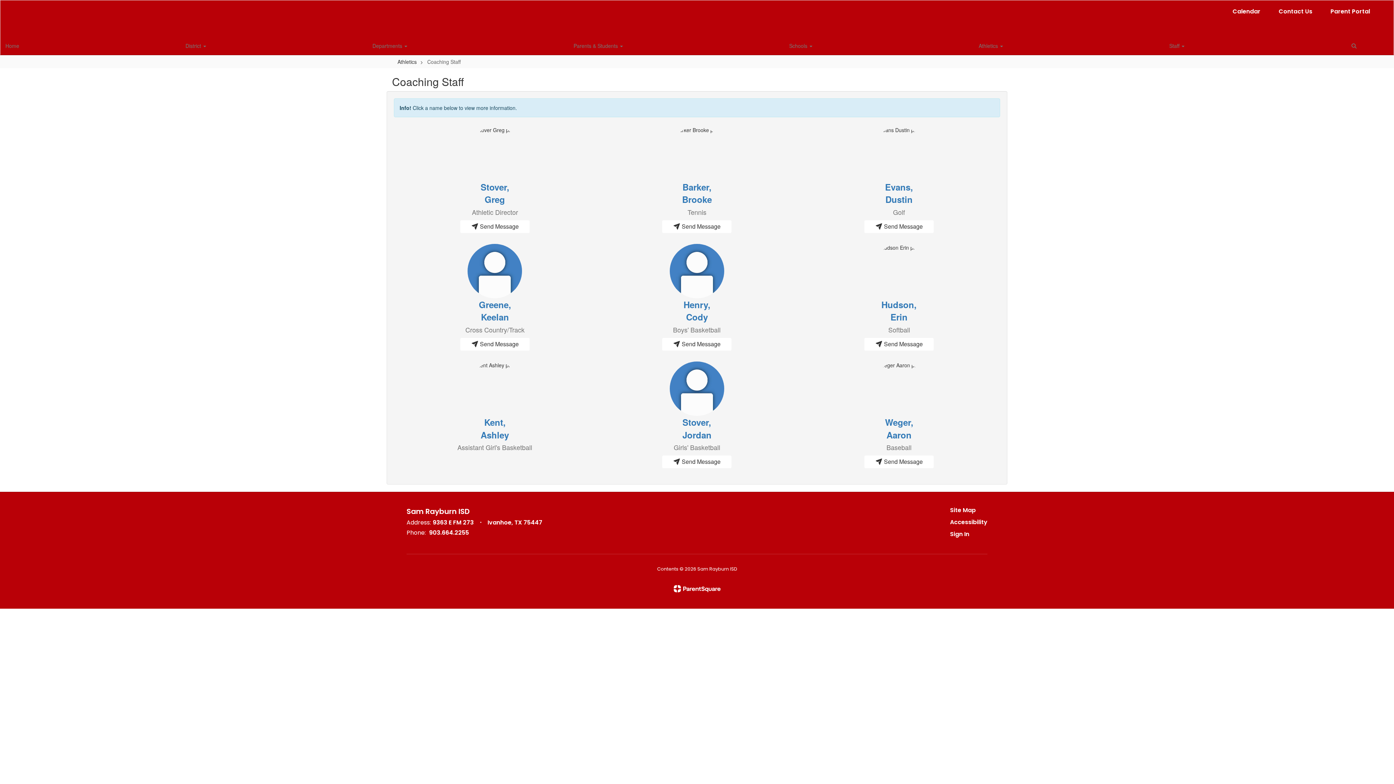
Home (12, 45)
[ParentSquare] (697, 588)
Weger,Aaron (899, 428)
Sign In (959, 534)
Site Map (963, 510)
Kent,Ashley (495, 428)
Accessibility (968, 522)
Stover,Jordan (697, 428)
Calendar (1246, 11)
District (194, 45)
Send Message (498, 226)
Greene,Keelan (495, 310)
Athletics (989, 45)
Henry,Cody (697, 310)
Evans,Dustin (899, 193)
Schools (799, 45)
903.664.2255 (449, 532)
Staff (1175, 45)
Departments (388, 45)
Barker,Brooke (697, 193)
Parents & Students (596, 45)
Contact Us (1295, 11)
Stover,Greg (495, 193)
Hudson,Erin (899, 310)
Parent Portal (1350, 11)
